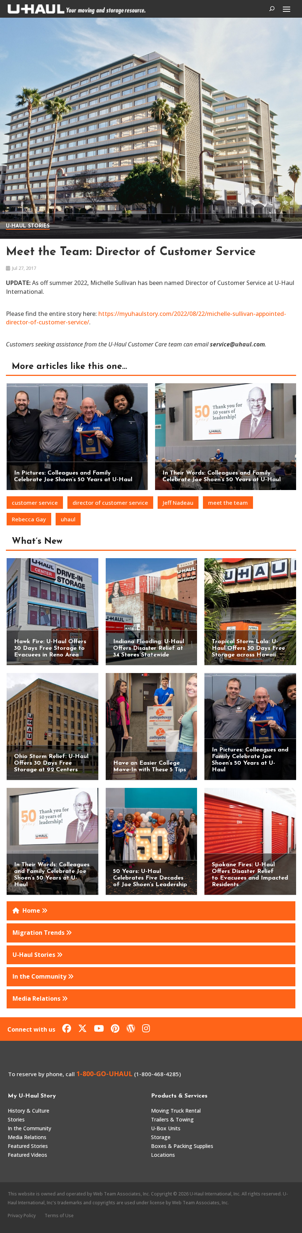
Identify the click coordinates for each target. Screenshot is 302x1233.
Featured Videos (27, 1154)
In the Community (29, 1128)
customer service (35, 502)
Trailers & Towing (172, 1119)
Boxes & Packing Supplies (182, 1145)
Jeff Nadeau (178, 502)
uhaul (68, 519)
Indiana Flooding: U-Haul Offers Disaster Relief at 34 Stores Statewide (148, 648)
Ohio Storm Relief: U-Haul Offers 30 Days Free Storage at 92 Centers (51, 763)
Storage (161, 1137)
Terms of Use (59, 1215)
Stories (16, 1119)
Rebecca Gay (29, 519)
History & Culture (28, 1110)
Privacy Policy (22, 1215)
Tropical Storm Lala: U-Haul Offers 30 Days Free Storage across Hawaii (248, 648)
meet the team (228, 502)
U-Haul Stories (28, 226)
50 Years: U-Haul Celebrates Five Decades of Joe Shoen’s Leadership (150, 878)
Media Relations (27, 1137)
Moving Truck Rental (176, 1110)
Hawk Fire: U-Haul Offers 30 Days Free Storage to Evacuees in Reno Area (50, 648)
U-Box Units (165, 1128)
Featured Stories (28, 1145)
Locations (163, 1154)
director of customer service (110, 502)
